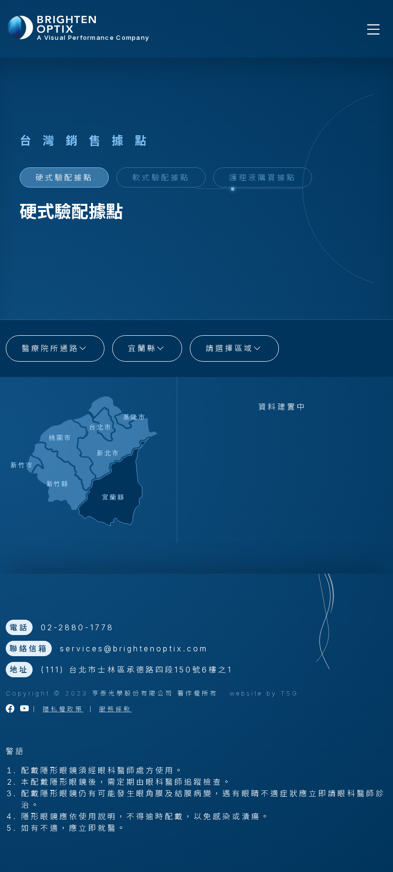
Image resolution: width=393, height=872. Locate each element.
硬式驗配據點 (64, 177)
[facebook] (11, 709)
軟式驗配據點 (161, 177)
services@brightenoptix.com (134, 648)
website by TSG (264, 693)
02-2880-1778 (77, 627)
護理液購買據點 (262, 177)
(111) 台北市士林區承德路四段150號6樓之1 (136, 669)
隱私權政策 (63, 709)
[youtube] (25, 709)
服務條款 (115, 709)
